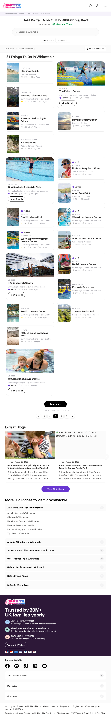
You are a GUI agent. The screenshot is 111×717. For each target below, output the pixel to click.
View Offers (63, 40)
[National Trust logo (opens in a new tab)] (62, 24)
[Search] (90, 6)
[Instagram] (35, 666)
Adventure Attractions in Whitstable (25, 507)
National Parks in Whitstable (20, 525)
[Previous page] (38, 416)
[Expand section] (102, 542)
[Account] (97, 6)
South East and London (14, 14)
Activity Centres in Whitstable (21, 513)
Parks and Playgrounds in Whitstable (24, 529)
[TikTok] (26, 666)
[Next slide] (106, 456)
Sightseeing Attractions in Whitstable (26, 567)
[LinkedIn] (16, 666)
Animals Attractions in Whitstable (24, 542)
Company (12, 696)
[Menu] (105, 6)
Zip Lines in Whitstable (18, 533)
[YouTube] (44, 666)
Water (47, 14)
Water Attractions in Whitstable (23, 558)
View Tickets (48, 40)
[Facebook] (7, 666)
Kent (28, 14)
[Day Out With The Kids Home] (11, 6)
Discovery (12, 686)
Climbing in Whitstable (17, 517)
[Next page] (72, 416)
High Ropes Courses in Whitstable (23, 521)
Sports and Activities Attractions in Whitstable (30, 550)
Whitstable (37, 14)
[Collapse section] (102, 507)
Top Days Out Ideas (17, 675)
